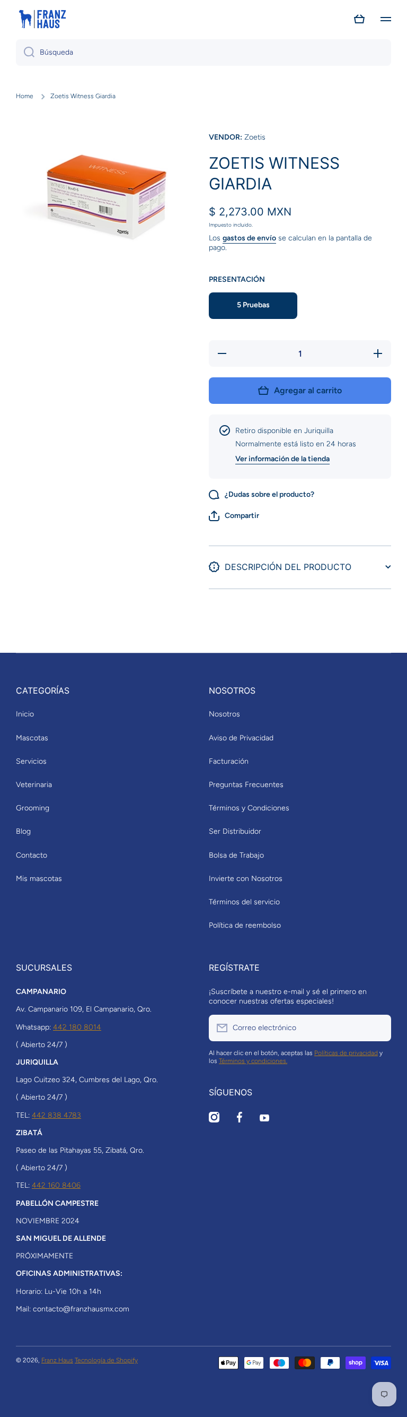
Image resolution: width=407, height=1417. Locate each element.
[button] (359, 19)
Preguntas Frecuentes (246, 784)
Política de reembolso (245, 925)
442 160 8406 (56, 1185)
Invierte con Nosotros (245, 878)
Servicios (31, 761)
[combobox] (203, 52)
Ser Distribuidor (235, 831)
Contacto (31, 855)
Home (24, 96)
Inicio (25, 714)
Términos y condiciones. (253, 1061)
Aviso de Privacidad (241, 737)
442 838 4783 (56, 1115)
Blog (23, 831)
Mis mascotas (39, 878)
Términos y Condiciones (249, 808)
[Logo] (42, 19)
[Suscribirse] (378, 1028)
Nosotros (224, 714)
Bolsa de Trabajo (236, 855)
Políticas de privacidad (346, 1053)
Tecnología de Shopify (106, 1360)
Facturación (229, 761)
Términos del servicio (244, 901)
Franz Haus (57, 1360)
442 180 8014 (77, 1027)
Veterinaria (34, 784)
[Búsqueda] (25, 52)
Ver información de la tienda (282, 458)
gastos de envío (249, 238)
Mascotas (32, 737)
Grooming (32, 808)
